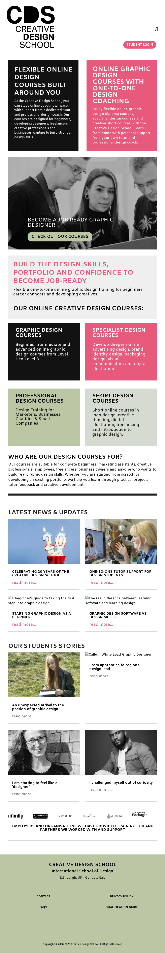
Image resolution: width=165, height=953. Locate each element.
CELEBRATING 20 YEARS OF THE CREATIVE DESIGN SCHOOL (40, 574)
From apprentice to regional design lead (114, 667)
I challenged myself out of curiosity (121, 782)
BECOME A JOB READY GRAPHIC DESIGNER (70, 223)
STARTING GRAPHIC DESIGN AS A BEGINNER (41, 615)
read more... (24, 582)
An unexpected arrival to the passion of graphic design (38, 707)
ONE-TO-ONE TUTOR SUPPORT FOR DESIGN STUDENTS (120, 574)
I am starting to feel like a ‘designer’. (34, 785)
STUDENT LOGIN (140, 45)
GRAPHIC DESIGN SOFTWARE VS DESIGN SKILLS (117, 615)
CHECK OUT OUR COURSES (60, 236)
